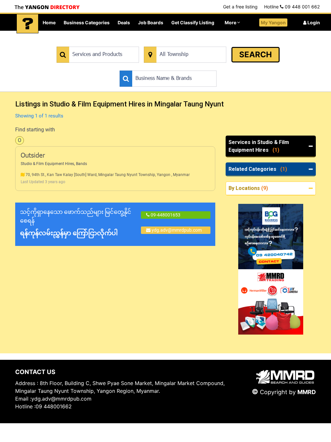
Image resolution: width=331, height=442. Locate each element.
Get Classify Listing (192, 22)
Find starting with (35, 130)
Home (49, 22)
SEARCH (255, 54)
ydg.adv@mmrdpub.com (177, 230)
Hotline (292, 6)
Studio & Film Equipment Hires (47, 163)
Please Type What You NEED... (87, 43)
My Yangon (273, 22)
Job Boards (150, 22)
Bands (81, 163)
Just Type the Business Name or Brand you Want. (168, 67)
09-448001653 (165, 214)
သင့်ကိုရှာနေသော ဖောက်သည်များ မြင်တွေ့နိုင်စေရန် (75, 222)
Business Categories (87, 22)
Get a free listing (240, 6)
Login (313, 22)
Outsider (33, 156)
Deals (124, 22)
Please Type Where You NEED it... (177, 43)
